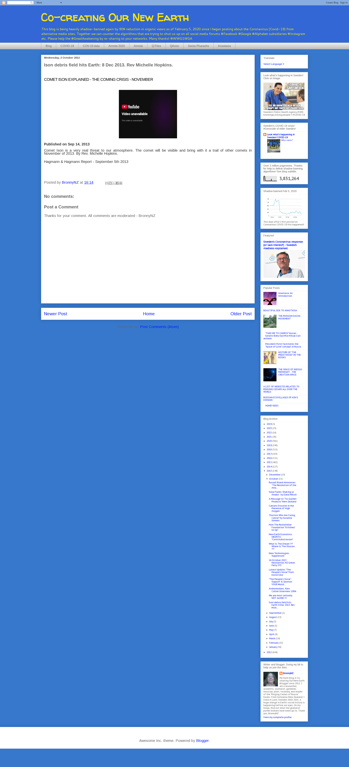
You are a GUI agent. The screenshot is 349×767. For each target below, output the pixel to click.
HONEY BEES (271, 405)
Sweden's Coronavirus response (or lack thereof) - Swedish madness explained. (283, 245)
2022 (269, 432)
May (271, 629)
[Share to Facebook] (117, 183)
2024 (269, 424)
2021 (269, 436)
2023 (269, 428)
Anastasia (224, 46)
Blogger (202, 741)
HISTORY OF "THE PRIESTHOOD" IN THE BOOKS (289, 355)
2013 (269, 470)
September (275, 613)
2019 (269, 445)
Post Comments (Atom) (159, 327)
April (272, 634)
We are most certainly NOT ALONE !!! (280, 596)
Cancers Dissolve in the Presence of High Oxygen (281, 508)
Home (149, 313)
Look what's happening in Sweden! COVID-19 (281, 136)
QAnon (174, 46)
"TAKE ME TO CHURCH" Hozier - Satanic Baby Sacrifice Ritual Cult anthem (282, 336)
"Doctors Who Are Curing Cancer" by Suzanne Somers (282, 518)
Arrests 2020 (117, 46)
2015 (269, 462)
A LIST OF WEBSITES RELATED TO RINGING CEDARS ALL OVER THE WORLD (281, 389)
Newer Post (55, 313)
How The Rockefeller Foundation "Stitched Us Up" (282, 527)
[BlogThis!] (110, 183)
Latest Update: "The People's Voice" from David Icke (281, 572)
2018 (269, 449)
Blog (49, 46)
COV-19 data (91, 46)
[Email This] (107, 183)
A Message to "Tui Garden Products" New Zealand (282, 500)
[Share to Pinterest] (121, 183)
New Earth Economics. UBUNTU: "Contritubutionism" (281, 537)
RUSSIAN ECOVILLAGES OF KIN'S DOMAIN (280, 398)
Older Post (241, 313)
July (271, 621)
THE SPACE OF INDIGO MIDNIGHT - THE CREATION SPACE (290, 372)
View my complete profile (277, 717)
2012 (269, 652)
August (273, 617)
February (274, 642)
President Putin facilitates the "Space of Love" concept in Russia (283, 345)
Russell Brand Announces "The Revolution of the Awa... (282, 485)
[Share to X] (114, 183)
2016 (269, 458)
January (273, 647)
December (275, 474)
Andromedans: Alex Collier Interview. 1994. (282, 589)
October (274, 478)
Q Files (156, 46)
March (272, 638)
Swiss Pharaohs (198, 46)
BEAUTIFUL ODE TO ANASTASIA (280, 310)
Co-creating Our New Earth (115, 17)
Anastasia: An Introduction (285, 294)
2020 (269, 441)
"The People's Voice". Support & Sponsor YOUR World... (280, 582)
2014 (269, 466)
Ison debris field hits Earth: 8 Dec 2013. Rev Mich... (282, 605)
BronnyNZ (288, 673)
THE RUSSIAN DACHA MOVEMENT (289, 317)
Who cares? (287, 140)
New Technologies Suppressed (279, 554)
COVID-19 (67, 46)
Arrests (138, 46)
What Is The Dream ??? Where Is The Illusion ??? (282, 546)
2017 (269, 453)
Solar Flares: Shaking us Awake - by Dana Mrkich (283, 493)
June (271, 625)
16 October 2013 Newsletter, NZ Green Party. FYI (282, 563)
